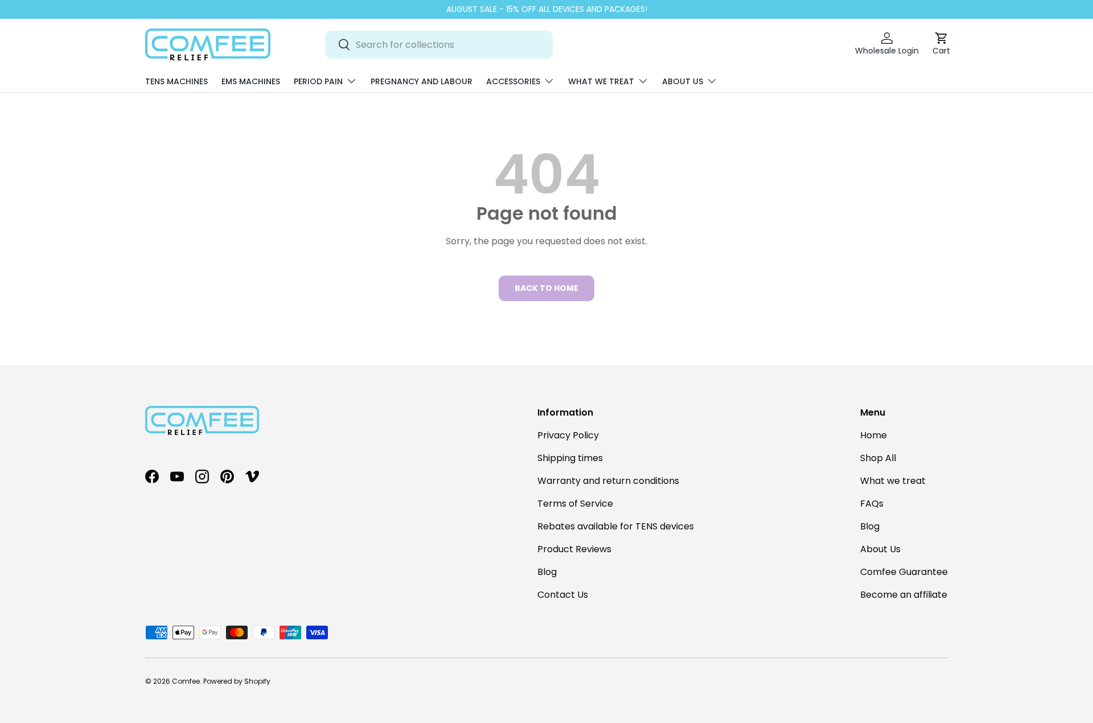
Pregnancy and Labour (421, 81)
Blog (547, 571)
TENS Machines (176, 81)
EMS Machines (250, 81)
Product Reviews (574, 549)
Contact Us (562, 594)
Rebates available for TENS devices (615, 526)
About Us (682, 81)
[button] (941, 44)
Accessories (513, 81)
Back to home (546, 288)
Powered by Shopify (236, 681)
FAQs (872, 503)
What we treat (601, 81)
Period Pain (318, 81)
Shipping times (570, 458)
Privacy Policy (568, 435)
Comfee (186, 681)
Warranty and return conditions (608, 480)
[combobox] (439, 45)
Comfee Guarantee (904, 571)
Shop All (878, 458)
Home (873, 435)
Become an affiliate (903, 594)
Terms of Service (575, 503)
